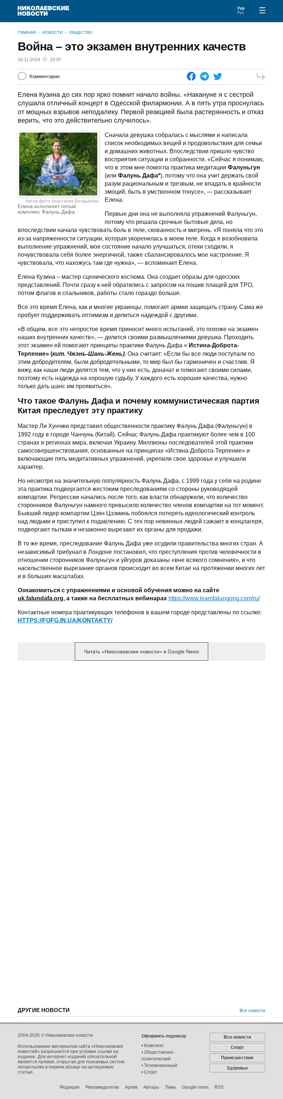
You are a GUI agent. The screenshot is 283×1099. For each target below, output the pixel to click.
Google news (195, 1087)
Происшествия (237, 1057)
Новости (52, 32)
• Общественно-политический (158, 1055)
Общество (80, 32)
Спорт (237, 1047)
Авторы (151, 1087)
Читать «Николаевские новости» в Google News (141, 651)
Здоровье (237, 1068)
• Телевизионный (159, 1065)
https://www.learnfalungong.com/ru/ (214, 598)
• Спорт (149, 1072)
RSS (219, 1087)
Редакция (70, 1087)
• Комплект (153, 1045)
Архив (131, 1087)
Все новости (252, 1010)
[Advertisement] (141, 724)
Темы (170, 1087)
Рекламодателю (102, 1087)
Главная (27, 32)
